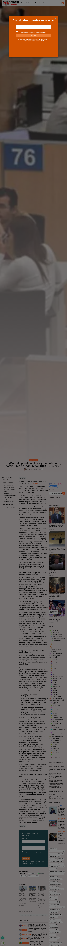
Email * (18, 24)
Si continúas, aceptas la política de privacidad (33, 32)
